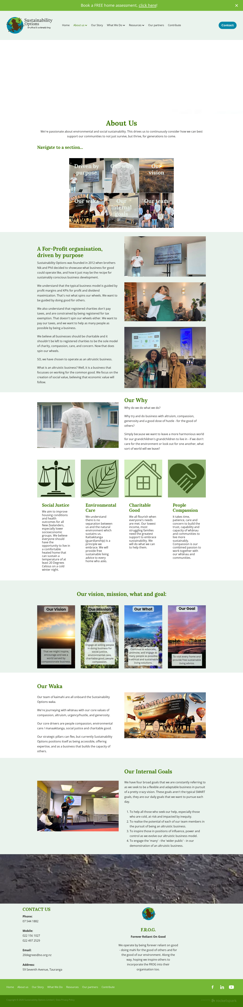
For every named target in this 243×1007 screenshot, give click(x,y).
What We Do (115, 25)
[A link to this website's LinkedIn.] (222, 987)
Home (66, 25)
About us (79, 25)
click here (147, 5)
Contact (227, 25)
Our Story (97, 25)
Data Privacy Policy (65, 999)
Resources (135, 25)
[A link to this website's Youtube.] (231, 987)
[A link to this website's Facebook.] (212, 987)
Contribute (174, 25)
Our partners (156, 25)
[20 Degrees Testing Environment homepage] (29, 25)
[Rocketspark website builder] (219, 1001)
